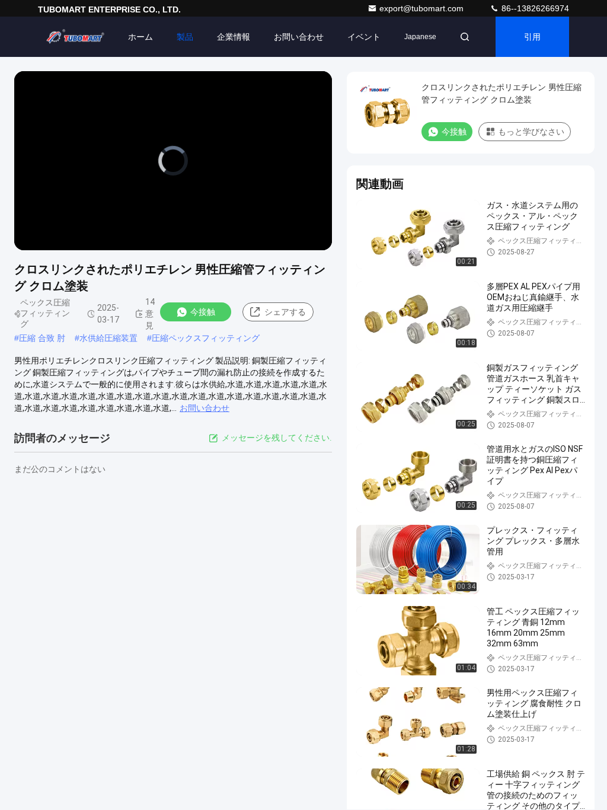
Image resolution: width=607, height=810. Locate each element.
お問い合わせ (299, 37)
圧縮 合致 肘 (42, 338)
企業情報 (233, 37)
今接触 (202, 312)
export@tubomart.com (422, 8)
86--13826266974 (534, 8)
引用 (532, 37)
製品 (185, 37)
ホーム (140, 37)
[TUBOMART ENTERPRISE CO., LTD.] (75, 37)
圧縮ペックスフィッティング (206, 338)
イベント (364, 37)
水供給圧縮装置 (108, 338)
